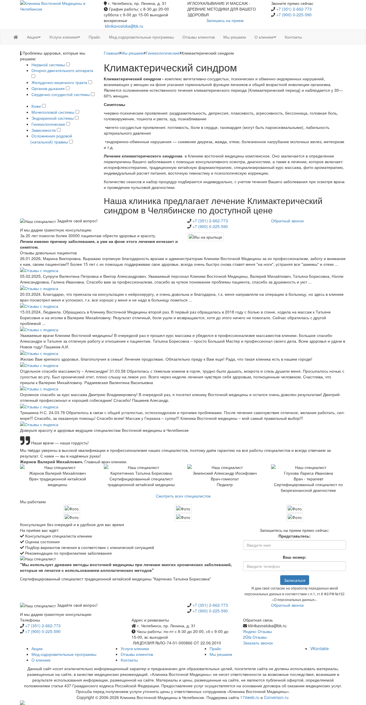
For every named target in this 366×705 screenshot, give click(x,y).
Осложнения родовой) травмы (51, 139)
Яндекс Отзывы (257, 631)
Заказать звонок (258, 643)
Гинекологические (48, 124)
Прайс (215, 648)
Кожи (36, 106)
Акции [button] (32, 37)
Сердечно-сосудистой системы (60, 94)
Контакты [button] (293, 37)
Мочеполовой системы (52, 112)
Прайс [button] (94, 37)
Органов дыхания (48, 88)
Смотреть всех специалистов (183, 496)
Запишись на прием (225, 20)
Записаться (294, 580)
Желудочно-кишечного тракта (59, 82)
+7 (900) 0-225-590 (294, 14)
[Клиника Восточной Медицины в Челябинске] (57, 5)
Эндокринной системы (52, 118)
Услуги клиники (135, 648)
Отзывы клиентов (137, 654)
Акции (37, 648)
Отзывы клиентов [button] (198, 37)
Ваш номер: (295, 557)
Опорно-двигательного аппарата (62, 70)
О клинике (41, 660)
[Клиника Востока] (16, 37)
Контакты (129, 660)
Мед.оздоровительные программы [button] (141, 37)
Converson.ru (276, 697)
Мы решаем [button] (234, 37)
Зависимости (43, 130)
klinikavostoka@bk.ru (124, 26)
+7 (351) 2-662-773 (294, 9)
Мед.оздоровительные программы (63, 654)
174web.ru (249, 697)
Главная (111, 53)
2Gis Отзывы (255, 637)
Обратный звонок (287, 220)
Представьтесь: (295, 536)
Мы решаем (132, 53)
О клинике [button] (264, 37)
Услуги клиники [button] (63, 37)
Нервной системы (48, 64)
